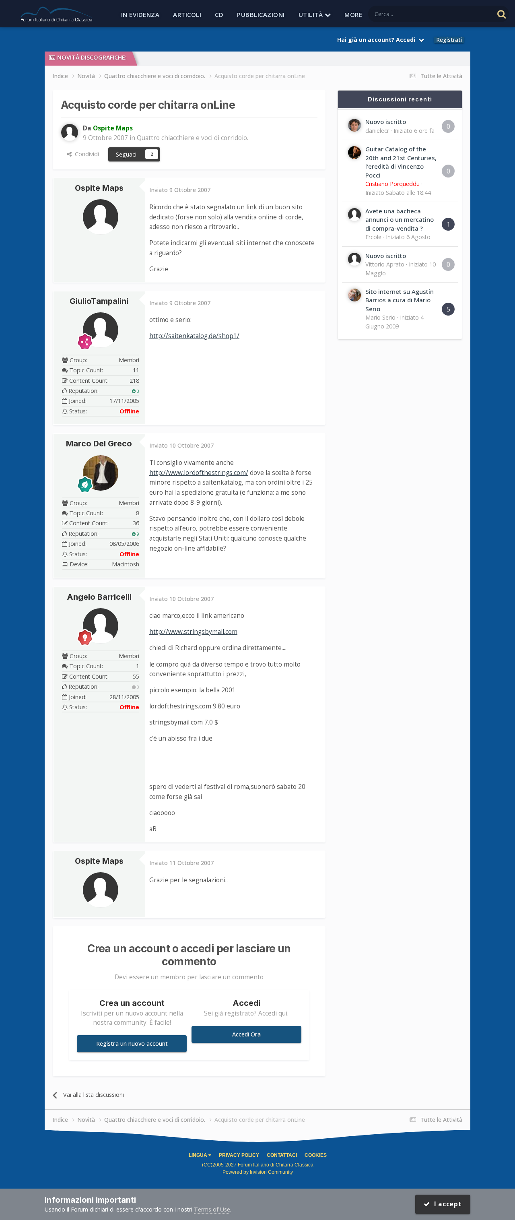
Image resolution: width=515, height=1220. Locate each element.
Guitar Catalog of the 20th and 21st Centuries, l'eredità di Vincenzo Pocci (401, 162)
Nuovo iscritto (385, 122)
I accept (446, 1204)
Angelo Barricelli (99, 597)
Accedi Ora (246, 1034)
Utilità (312, 14)
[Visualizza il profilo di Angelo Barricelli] (100, 626)
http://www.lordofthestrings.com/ (198, 473)
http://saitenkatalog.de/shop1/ (194, 336)
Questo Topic (466, 13)
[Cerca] (501, 14)
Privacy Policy (239, 1155)
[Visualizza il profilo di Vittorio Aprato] (354, 259)
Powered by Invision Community (257, 1172)
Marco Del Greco (99, 443)
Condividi (85, 154)
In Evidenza (140, 14)
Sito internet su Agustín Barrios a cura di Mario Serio (399, 300)
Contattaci (282, 1155)
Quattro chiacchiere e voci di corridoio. (192, 138)
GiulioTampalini (99, 301)
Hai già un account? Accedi (377, 39)
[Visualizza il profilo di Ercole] (354, 214)
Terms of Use (212, 1209)
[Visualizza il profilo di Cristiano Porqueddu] (354, 152)
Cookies (316, 1155)
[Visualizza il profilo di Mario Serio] (354, 295)
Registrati (449, 40)
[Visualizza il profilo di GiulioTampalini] (100, 330)
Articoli (187, 14)
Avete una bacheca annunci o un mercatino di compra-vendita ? (399, 219)
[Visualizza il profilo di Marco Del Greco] (100, 473)
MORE (353, 14)
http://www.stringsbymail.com (193, 632)
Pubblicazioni (261, 14)
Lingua (198, 1155)
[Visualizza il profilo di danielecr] (354, 125)
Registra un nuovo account (132, 1043)
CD (219, 14)
